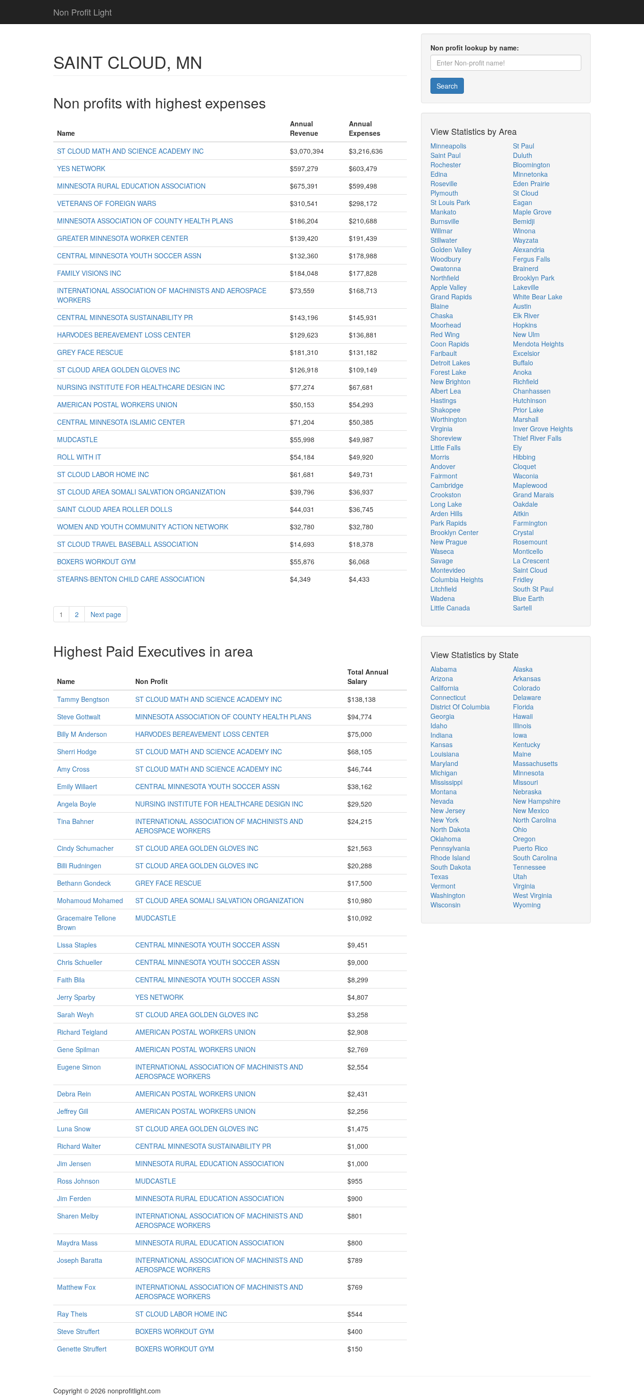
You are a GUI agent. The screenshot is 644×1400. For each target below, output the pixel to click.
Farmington (530, 522)
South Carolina (535, 857)
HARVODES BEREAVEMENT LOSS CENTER (123, 334)
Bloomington (531, 164)
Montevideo (447, 570)
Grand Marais (533, 494)
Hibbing (524, 456)
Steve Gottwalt (78, 716)
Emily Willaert (77, 786)
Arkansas (527, 678)
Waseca (442, 551)
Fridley (523, 579)
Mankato (443, 211)
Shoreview (446, 438)
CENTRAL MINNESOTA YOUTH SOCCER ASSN (129, 255)
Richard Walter (79, 1146)
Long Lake (446, 504)
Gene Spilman (78, 1049)
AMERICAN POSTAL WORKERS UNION (117, 404)
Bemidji (524, 221)
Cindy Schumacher (85, 848)
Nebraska (527, 791)
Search (447, 86)
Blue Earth (528, 598)
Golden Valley (450, 249)
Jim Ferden (74, 1198)
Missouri (525, 782)
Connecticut (448, 697)
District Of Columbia (460, 706)
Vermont (442, 885)
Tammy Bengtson (83, 699)
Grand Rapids (451, 296)
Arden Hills (446, 513)
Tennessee (529, 867)
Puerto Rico (530, 848)
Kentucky (526, 744)
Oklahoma (445, 838)
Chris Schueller (79, 962)
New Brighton (450, 381)
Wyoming (527, 904)
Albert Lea (445, 390)
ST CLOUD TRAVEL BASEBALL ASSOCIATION (127, 544)
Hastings (443, 400)
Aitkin (521, 513)
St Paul (523, 145)
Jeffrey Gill (72, 1111)
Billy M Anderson (82, 734)
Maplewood (530, 485)
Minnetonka (530, 174)
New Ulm (526, 334)
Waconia (525, 475)
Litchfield (443, 588)
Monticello (528, 551)
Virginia (441, 428)
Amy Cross (73, 769)
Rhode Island (450, 857)
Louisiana (444, 753)
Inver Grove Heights (543, 428)
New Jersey (447, 810)
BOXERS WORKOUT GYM (96, 561)
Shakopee (445, 409)
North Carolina (534, 819)
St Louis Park (450, 202)
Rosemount (530, 541)
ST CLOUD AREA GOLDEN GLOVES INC (118, 369)
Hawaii (523, 716)
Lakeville (526, 287)
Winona (524, 230)
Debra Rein (74, 1093)
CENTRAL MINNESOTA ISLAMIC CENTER (121, 422)
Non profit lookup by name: (474, 47)
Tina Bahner (75, 821)
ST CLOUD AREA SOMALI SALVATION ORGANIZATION (141, 491)
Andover (442, 466)
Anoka (522, 372)
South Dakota (450, 867)
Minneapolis (448, 145)
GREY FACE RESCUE (90, 352)
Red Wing (445, 334)
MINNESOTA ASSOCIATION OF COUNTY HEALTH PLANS (145, 220)
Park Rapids (448, 522)
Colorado (526, 687)
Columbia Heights (456, 579)
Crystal (523, 532)
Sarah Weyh (75, 1014)
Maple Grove (532, 211)
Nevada (442, 801)
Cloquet (524, 466)
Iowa (520, 735)
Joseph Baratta (79, 1260)
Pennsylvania (450, 848)
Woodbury (445, 259)
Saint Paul (445, 155)
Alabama (443, 669)
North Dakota (450, 829)
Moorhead (445, 324)
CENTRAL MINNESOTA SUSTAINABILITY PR (125, 317)
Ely (517, 447)
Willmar (441, 230)
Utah (520, 876)
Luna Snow (74, 1128)
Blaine (439, 306)
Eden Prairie (531, 183)
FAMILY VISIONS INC (89, 273)
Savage (441, 560)
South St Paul (533, 588)
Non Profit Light (82, 12)
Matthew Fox (76, 1287)
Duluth (522, 155)
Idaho (438, 725)
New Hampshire (537, 801)
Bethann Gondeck (84, 883)
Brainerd (525, 268)
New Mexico (531, 810)
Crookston (445, 494)
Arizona (441, 678)
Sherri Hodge (77, 751)
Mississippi (446, 782)
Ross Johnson (78, 1181)
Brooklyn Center (454, 532)
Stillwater (443, 240)
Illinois (522, 725)
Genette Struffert (82, 1348)
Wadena (442, 598)
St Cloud (525, 193)
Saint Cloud (530, 570)
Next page (106, 614)
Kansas (441, 744)
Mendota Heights (538, 343)
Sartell (522, 607)
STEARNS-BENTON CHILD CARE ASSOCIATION (131, 579)
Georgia (442, 716)
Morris (439, 456)
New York (444, 819)
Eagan (522, 202)
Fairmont (443, 475)
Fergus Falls (531, 259)
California (444, 687)
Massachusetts (535, 763)
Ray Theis (72, 1313)
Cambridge (446, 485)
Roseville (443, 183)
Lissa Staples (77, 944)
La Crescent (531, 560)
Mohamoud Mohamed (90, 900)
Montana (443, 791)
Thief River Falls (537, 438)
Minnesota (528, 772)
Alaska (523, 669)
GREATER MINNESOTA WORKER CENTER (122, 238)
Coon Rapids (449, 343)
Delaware (527, 697)
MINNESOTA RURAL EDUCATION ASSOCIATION (131, 185)
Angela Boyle (76, 803)
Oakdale (525, 504)
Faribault (443, 353)
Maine (522, 753)
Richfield (525, 381)
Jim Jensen (74, 1163)
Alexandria (529, 249)
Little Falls (445, 447)
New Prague (448, 541)
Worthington (448, 419)
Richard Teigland (82, 1032)
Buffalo (523, 362)
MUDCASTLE (77, 439)
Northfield (444, 277)
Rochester (445, 164)
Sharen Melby (78, 1215)
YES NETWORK (81, 168)
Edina (438, 174)
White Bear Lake (537, 296)
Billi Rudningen (79, 865)
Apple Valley (448, 287)
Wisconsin (445, 904)
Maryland (444, 763)
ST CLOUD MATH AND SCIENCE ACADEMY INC (130, 151)
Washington (447, 895)
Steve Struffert (78, 1331)
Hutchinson (529, 400)
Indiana (441, 735)
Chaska (441, 315)
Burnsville (444, 221)
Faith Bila (71, 979)
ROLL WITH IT (79, 456)
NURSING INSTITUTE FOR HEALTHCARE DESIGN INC (141, 387)
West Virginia (532, 895)
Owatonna (445, 268)
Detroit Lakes (450, 362)
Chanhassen (532, 390)
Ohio (520, 829)
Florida (523, 706)
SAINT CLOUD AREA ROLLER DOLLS (114, 509)
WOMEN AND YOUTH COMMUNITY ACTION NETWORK (142, 526)
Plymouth (444, 193)
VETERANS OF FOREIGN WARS (106, 203)
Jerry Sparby (76, 997)
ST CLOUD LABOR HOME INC (103, 474)
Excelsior (526, 353)
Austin (522, 306)
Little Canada (450, 607)
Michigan (443, 772)
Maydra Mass (77, 1242)
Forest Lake (448, 372)
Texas (439, 876)
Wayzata (525, 240)
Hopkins (525, 324)
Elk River (526, 315)
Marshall (525, 419)
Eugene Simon (79, 1066)
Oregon (524, 838)
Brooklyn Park (533, 277)
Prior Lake (528, 409)
